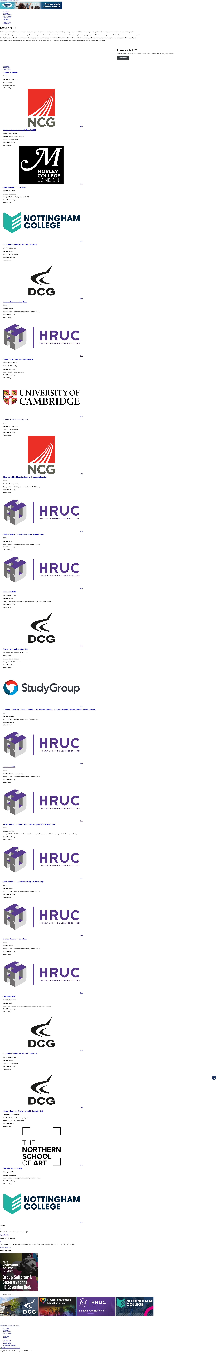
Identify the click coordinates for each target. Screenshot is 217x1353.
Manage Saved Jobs (5, 1247)
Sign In (2, 1235)
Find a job (6, 11)
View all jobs (6, 69)
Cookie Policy (7, 1343)
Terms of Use (7, 1340)
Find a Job (6, 1328)
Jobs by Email (7, 16)
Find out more (123, 57)
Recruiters (6, 19)
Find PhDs (6, 13)
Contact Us (6, 1337)
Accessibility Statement (9, 1345)
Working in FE (7, 23)
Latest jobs (6, 66)
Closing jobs (6, 67)
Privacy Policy (7, 1342)
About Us (6, 1336)
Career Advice (7, 14)
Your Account (7, 17)
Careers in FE (7, 22)
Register (6, 1235)
